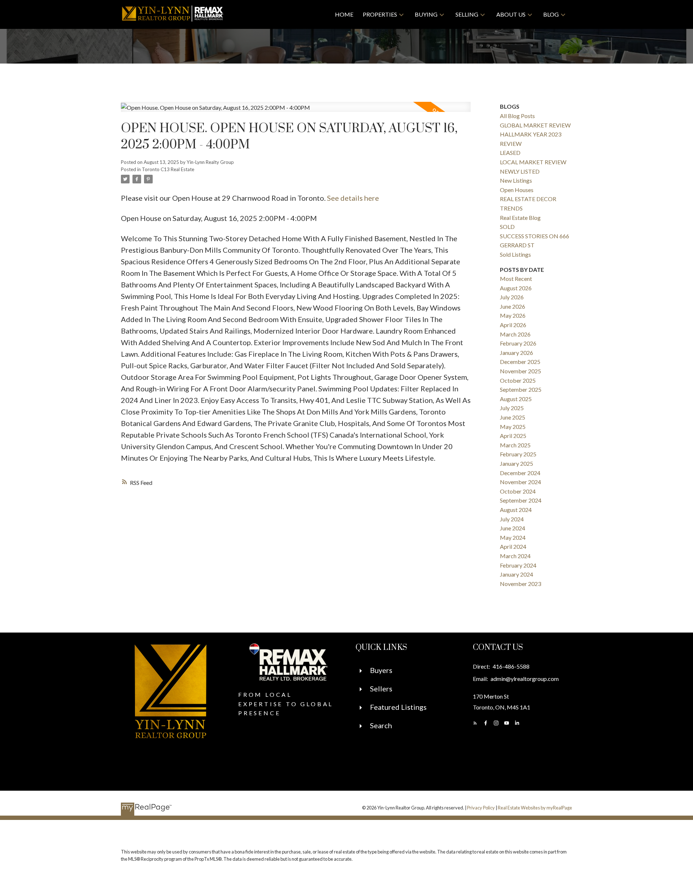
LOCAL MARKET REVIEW (533, 161)
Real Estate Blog (520, 217)
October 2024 (518, 491)
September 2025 (520, 389)
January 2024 (516, 574)
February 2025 (518, 454)
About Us (511, 14)
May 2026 (513, 315)
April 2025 (513, 435)
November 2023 (520, 583)
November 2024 (520, 481)
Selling (467, 14)
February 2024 (518, 565)
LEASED (510, 152)
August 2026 (516, 288)
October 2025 (518, 380)
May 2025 (513, 426)
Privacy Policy (481, 808)
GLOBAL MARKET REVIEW (535, 125)
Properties (380, 14)
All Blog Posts (517, 115)
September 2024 (520, 500)
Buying (426, 14)
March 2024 (515, 555)
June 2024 (512, 528)
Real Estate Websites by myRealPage (535, 808)
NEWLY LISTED (520, 171)
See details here (353, 198)
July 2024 (512, 519)
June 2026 (512, 306)
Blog (551, 14)
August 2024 (516, 509)
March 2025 (515, 445)
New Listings (516, 180)
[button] (475, 723)
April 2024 (513, 546)
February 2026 (518, 343)
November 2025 (520, 371)
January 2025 (516, 463)
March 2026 (515, 334)
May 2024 (513, 537)
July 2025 (512, 407)
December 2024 (520, 472)
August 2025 (516, 398)
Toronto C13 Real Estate (168, 169)
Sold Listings (515, 254)
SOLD (507, 226)
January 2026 (516, 352)
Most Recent (516, 278)
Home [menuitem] (344, 14)
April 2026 (513, 324)
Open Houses (516, 189)
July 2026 (512, 297)
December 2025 (520, 361)
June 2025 (512, 417)
